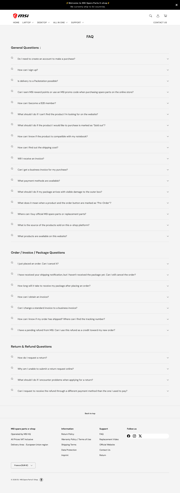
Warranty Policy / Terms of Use (76, 439)
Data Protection (69, 450)
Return (102, 455)
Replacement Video (109, 439)
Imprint (64, 455)
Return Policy (67, 434)
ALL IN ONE (59, 22)
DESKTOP (42, 22)
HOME (16, 22)
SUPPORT (76, 22)
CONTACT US (160, 22)
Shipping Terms (68, 444)
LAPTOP (26, 22)
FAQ (101, 434)
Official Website (107, 444)
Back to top (90, 413)
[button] (165, 16)
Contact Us (104, 450)
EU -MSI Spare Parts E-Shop (27, 479)
